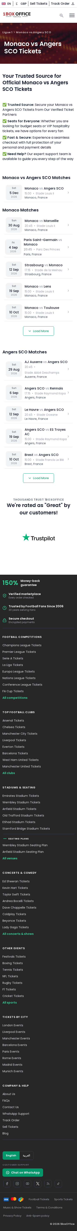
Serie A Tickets (12, 658)
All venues (9, 858)
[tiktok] (58, 1183)
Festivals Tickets (14, 957)
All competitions (15, 698)
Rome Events (11, 1058)
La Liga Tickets (12, 665)
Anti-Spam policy (37, 1216)
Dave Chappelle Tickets (19, 908)
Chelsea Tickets (13, 727)
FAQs (6, 1101)
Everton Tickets (13, 747)
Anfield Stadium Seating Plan (23, 852)
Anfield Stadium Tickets (19, 809)
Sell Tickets (38, 3)
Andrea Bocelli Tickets (18, 901)
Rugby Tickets (12, 983)
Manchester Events (16, 1038)
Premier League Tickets (19, 652)
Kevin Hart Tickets (15, 888)
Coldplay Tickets (14, 914)
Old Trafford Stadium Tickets (23, 815)
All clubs (8, 773)
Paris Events (10, 1051)
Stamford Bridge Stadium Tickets (26, 829)
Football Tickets (39, 1199)
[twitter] (37, 1183)
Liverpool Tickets (14, 740)
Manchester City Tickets (19, 734)
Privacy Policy (12, 1216)
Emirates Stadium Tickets (20, 796)
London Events (12, 1025)
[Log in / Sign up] (72, 3)
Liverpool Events (13, 1032)
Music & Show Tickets (17, 1207)
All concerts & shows (18, 934)
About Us (8, 1094)
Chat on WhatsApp (25, 1172)
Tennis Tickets (12, 970)
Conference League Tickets (22, 685)
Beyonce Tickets (14, 921)
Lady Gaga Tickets (15, 927)
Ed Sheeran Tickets (16, 881)
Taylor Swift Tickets (16, 894)
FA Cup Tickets (13, 691)
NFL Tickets (10, 976)
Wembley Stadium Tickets (21, 802)
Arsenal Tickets (13, 720)
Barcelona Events (14, 1045)
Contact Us (10, 1107)
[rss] (48, 1183)
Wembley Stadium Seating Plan (25, 845)
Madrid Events (12, 1065)
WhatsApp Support (15, 1114)
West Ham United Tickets (20, 760)
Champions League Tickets (21, 645)
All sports (9, 1002)
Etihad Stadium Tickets (18, 822)
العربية (26, 1155)
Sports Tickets (63, 1199)
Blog (5, 1133)
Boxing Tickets (12, 963)
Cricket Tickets (13, 996)
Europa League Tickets (18, 671)
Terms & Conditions (49, 1207)
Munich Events (12, 1071)
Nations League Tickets (19, 678)
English (11, 1155)
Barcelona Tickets (15, 753)
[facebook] (7, 1183)
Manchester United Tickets (21, 766)
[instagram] (17, 1183)
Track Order (60, 3)
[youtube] (27, 1183)
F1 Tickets (9, 989)
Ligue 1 (7, 32)
